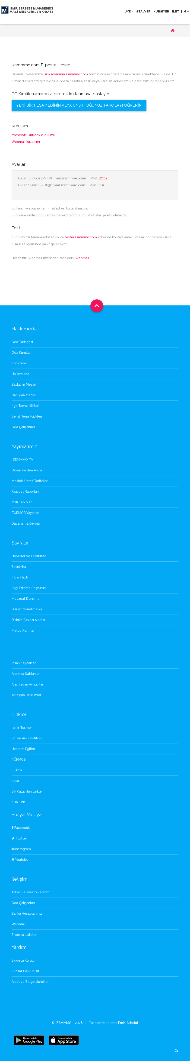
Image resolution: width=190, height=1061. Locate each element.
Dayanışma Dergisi (26, 523)
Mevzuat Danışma (25, 598)
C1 (176, 1050)
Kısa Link (18, 802)
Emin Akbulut (128, 1023)
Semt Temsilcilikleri (27, 416)
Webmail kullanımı (26, 142)
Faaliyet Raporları (25, 491)
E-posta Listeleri (24, 935)
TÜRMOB (19, 759)
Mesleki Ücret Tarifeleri (30, 481)
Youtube (21, 859)
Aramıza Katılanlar (26, 674)
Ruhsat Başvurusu (25, 971)
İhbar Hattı (20, 577)
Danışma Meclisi (24, 395)
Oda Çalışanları (23, 427)
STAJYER (143, 11)
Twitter (21, 838)
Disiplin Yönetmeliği (27, 609)
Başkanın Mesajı (24, 384)
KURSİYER (161, 11)
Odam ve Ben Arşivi (27, 470)
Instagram (22, 849)
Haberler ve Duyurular (29, 556)
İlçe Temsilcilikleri (25, 406)
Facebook (21, 828)
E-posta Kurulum (25, 960)
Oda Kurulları (22, 352)
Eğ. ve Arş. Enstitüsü (27, 738)
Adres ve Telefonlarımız (30, 892)
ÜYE (127, 11)
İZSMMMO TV (22, 459)
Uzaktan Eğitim (23, 749)
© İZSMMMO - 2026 (68, 1023)
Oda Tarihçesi (22, 342)
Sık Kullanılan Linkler (27, 791)
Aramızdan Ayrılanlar (27, 684)
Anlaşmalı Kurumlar (26, 695)
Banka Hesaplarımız (27, 913)
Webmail (82, 258)
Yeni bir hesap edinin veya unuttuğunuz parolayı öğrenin (79, 105)
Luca (15, 781)
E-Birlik (17, 770)
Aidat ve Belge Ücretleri (30, 982)
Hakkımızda (20, 374)
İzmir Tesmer (22, 727)
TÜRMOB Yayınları (25, 513)
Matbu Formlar (23, 630)
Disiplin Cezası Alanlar (28, 620)
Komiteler (19, 363)
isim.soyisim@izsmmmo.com (66, 74)
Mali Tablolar (22, 502)
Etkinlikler (19, 567)
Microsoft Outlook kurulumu (33, 135)
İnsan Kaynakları (24, 663)
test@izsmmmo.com (81, 237)
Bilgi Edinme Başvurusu (29, 588)
